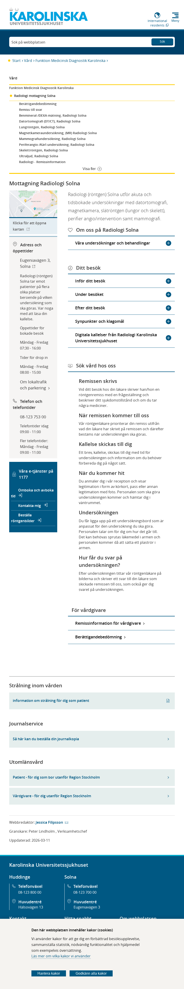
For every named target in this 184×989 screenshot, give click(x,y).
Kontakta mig (30, 505)
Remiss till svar (30, 109)
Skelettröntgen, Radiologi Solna (43, 150)
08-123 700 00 (84, 892)
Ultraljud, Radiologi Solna (38, 156)
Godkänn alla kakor (91, 973)
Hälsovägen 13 (30, 907)
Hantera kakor (48, 973)
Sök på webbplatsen (28, 42)
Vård (28, 60)
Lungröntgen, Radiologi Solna (42, 127)
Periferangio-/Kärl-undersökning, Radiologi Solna (56, 144)
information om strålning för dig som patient (51, 700)
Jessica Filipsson (49, 822)
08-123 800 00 (29, 892)
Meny (175, 20)
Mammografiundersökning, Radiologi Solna (52, 139)
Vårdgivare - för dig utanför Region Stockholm (52, 795)
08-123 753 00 (33, 416)
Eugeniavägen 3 (87, 907)
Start (16, 60)
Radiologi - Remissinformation (42, 162)
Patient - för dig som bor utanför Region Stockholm (56, 777)
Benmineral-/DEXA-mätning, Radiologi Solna (52, 115)
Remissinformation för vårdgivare (108, 623)
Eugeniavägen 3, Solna (35, 263)
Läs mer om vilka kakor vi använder (61, 956)
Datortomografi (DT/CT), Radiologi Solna (49, 121)
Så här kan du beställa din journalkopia (46, 738)
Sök (162, 41)
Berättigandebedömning (38, 104)
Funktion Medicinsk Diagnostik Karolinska (70, 60)
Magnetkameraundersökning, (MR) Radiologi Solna (58, 133)
